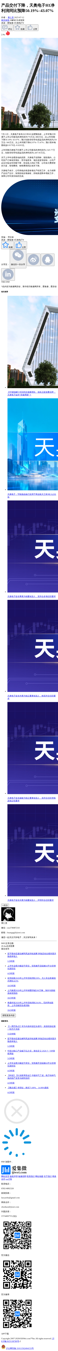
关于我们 (48, 1176)
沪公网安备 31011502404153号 (20, 1348)
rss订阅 (9, 1179)
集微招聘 (22, 1176)
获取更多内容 (8, 1015)
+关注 (5, 905)
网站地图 (39, 1176)
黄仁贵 (11, 17)
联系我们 (31, 1176)
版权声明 (14, 1176)
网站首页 (5, 1176)
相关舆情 (5, 20)
